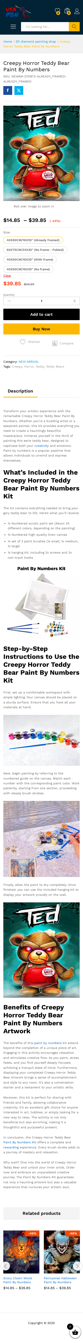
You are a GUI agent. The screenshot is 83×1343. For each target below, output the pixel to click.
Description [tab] (20, 391)
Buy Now (41, 329)
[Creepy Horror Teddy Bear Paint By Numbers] (7, 90)
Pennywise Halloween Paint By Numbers (60, 1280)
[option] (21, 1263)
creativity (42, 445)
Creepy (17, 366)
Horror (29, 366)
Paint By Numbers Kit (19, 1142)
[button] (33, 240)
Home (7, 41)
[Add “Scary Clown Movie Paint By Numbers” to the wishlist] (31, 1271)
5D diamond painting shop (36, 41)
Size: (6, 232)
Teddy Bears (55, 366)
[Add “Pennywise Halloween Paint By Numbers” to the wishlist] (71, 1271)
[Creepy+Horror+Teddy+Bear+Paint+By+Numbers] (18, 90)
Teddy (40, 366)
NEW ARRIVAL (29, 361)
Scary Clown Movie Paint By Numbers (17, 1280)
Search (74, 26)
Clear (7, 275)
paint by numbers (48, 1043)
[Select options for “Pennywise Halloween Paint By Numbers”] (51, 1271)
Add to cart (41, 314)
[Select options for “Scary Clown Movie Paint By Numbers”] (10, 1271)
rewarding (11, 1147)
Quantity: (9, 294)
